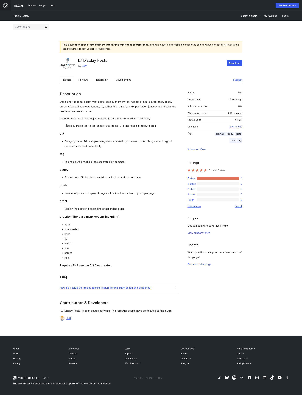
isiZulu (46, 378)
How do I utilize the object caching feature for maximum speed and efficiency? (105, 287)
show (232, 140)
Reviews (83, 79)
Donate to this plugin (199, 264)
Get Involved (187, 348)
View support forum (198, 232)
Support (237, 79)
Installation (101, 79)
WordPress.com (246, 348)
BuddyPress (244, 363)
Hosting (17, 358)
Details (67, 79)
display (229, 134)
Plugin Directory (21, 15)
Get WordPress (287, 5)
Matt (240, 353)
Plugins (72, 358)
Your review (194, 206)
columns (220, 134)
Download (234, 63)
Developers (131, 358)
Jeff (84, 65)
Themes (73, 353)
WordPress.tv (133, 363)
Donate (186, 358)
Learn (127, 348)
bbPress (242, 358)
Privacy (16, 363)
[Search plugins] (46, 27)
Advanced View (196, 149)
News (15, 353)
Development (123, 79)
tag (239, 140)
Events (184, 353)
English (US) (236, 126)
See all (238, 206)
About (16, 348)
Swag (185, 363)
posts (238, 134)
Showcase (74, 348)
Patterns (73, 363)
